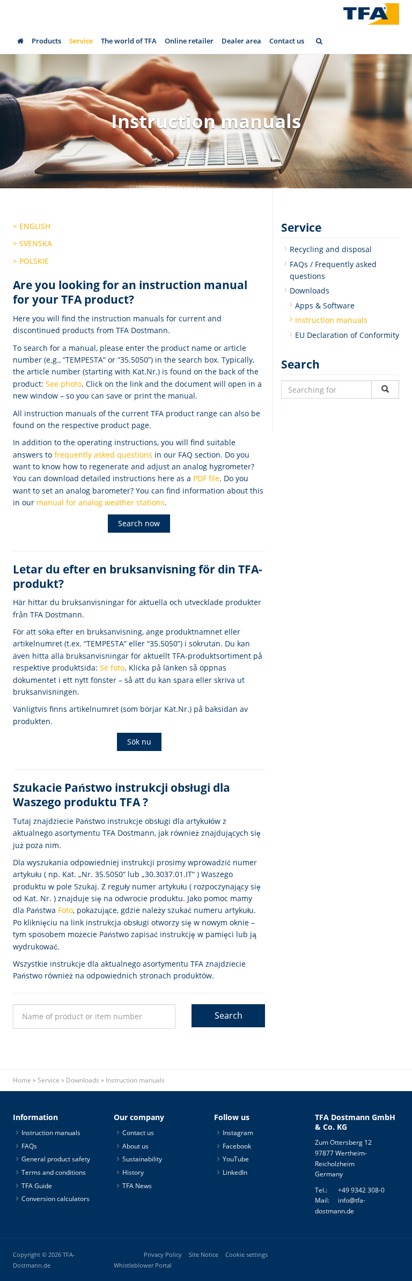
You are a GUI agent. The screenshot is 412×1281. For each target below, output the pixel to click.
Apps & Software (325, 305)
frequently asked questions (103, 455)
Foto (65, 910)
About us (135, 1146)
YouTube (236, 1159)
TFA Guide (36, 1185)
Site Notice (203, 1254)
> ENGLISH (31, 226)
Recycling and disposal (331, 249)
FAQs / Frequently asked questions (333, 270)
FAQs (29, 1146)
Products (46, 41)
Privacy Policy (163, 1254)
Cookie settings (246, 1254)
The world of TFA (129, 41)
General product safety (55, 1159)
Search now (139, 523)
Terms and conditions (53, 1172)
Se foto (112, 667)
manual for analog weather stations (100, 502)
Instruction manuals (331, 320)
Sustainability (142, 1159)
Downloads (309, 290)
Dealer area (241, 41)
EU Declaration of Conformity (347, 335)
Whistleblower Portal (143, 1265)
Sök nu (139, 742)
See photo (64, 384)
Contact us (286, 41)
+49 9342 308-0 (361, 1190)
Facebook (237, 1146)
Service (81, 41)
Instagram (238, 1132)
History (133, 1172)
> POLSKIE (31, 261)
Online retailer (189, 41)
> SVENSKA (32, 243)
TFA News (137, 1185)
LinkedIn (235, 1172)
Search (228, 1015)
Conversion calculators (55, 1198)
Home (22, 1080)
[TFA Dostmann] (371, 14)
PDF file (206, 478)
